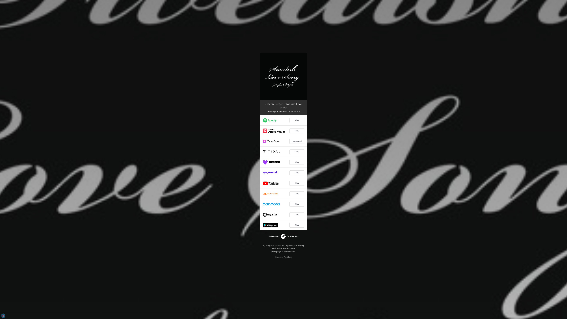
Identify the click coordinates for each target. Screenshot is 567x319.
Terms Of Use (288, 248)
